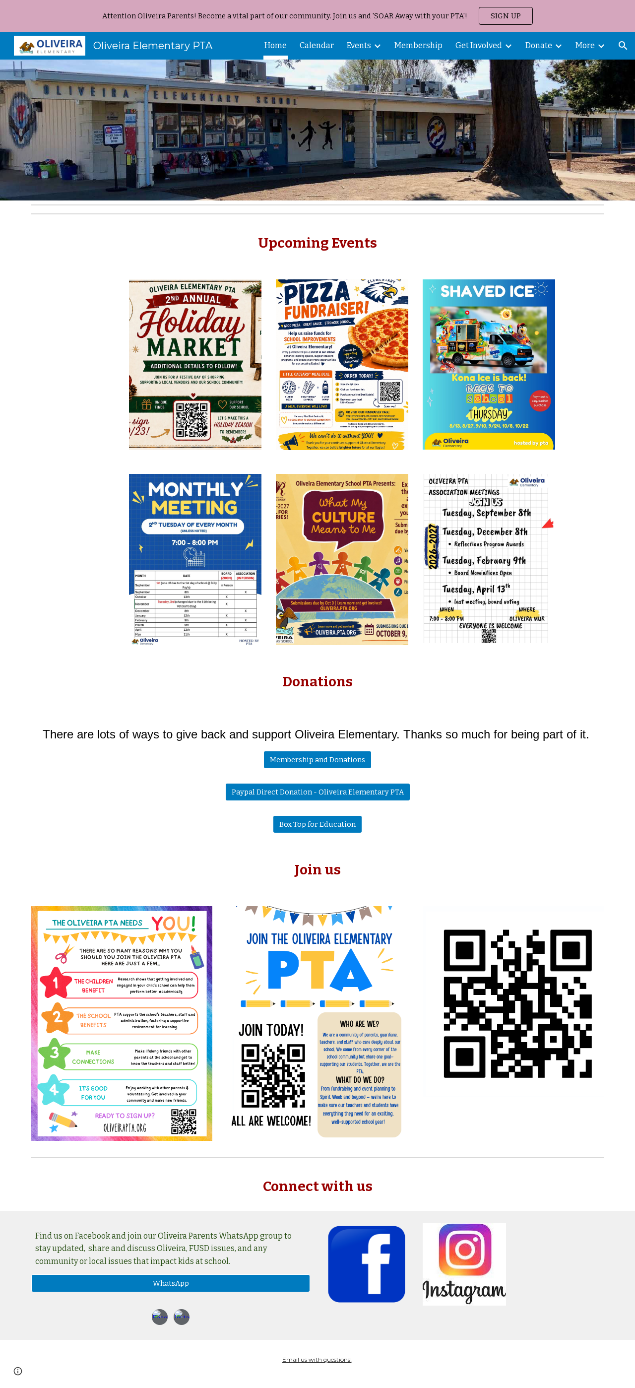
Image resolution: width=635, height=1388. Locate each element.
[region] (317, 16)
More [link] (585, 45)
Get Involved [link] (478, 45)
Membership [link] (418, 45)
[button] (623, 46)
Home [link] (275, 45)
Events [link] (359, 45)
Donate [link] (538, 45)
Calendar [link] (317, 45)
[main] (317, 243)
